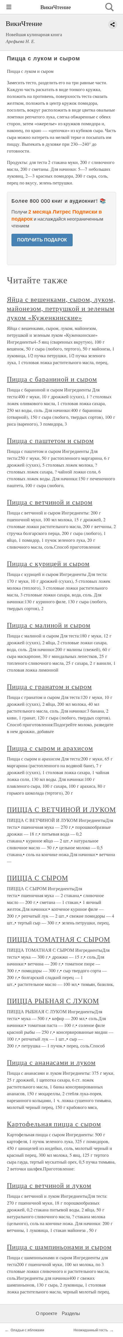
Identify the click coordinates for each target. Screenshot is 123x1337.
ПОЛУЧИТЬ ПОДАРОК (42, 239)
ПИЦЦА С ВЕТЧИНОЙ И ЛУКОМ (61, 809)
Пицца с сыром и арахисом (50, 747)
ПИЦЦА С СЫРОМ (37, 877)
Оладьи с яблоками (27, 1330)
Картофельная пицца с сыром (54, 1123)
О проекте (46, 1313)
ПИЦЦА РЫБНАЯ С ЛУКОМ (53, 1000)
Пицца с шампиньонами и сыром (59, 1246)
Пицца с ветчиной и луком (49, 1185)
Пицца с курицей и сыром (48, 563)
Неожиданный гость (91, 1330)
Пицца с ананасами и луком (51, 1062)
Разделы (71, 1313)
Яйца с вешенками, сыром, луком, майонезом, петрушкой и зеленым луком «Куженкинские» (61, 308)
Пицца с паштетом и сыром (50, 440)
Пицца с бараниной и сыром (52, 379)
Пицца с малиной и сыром (48, 624)
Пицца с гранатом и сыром (49, 686)
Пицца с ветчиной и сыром (49, 501)
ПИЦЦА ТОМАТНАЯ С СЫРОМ (58, 939)
